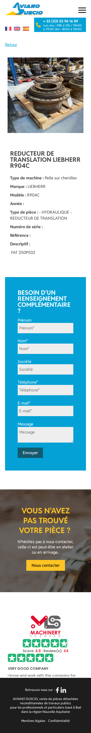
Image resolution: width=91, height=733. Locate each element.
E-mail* (24, 403)
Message (25, 424)
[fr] (8, 29)
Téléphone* (28, 382)
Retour (11, 44)
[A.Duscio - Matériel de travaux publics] (24, 9)
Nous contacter (46, 565)
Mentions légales (33, 721)
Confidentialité (59, 721)
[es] (26, 29)
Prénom (24, 320)
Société (24, 361)
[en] (17, 29)
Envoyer (30, 452)
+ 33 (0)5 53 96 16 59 (60, 21)
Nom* (23, 341)
